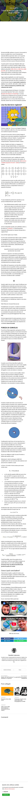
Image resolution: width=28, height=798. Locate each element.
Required (6, 791)
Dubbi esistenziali (14, 8)
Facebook (8, 638)
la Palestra (10, 228)
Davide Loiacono (14, 655)
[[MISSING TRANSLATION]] (24, 3)
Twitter (21, 638)
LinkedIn (8, 640)
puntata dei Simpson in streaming (10, 93)
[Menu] (26, 2)
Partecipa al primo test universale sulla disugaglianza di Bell (20, 700)
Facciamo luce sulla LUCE (6, 699)
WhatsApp (21, 640)
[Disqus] (14, 735)
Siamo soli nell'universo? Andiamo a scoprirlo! (7, 678)
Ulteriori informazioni (10, 788)
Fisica (20, 669)
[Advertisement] (14, 36)
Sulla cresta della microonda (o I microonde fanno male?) (5, 708)
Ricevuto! (6, 794)
